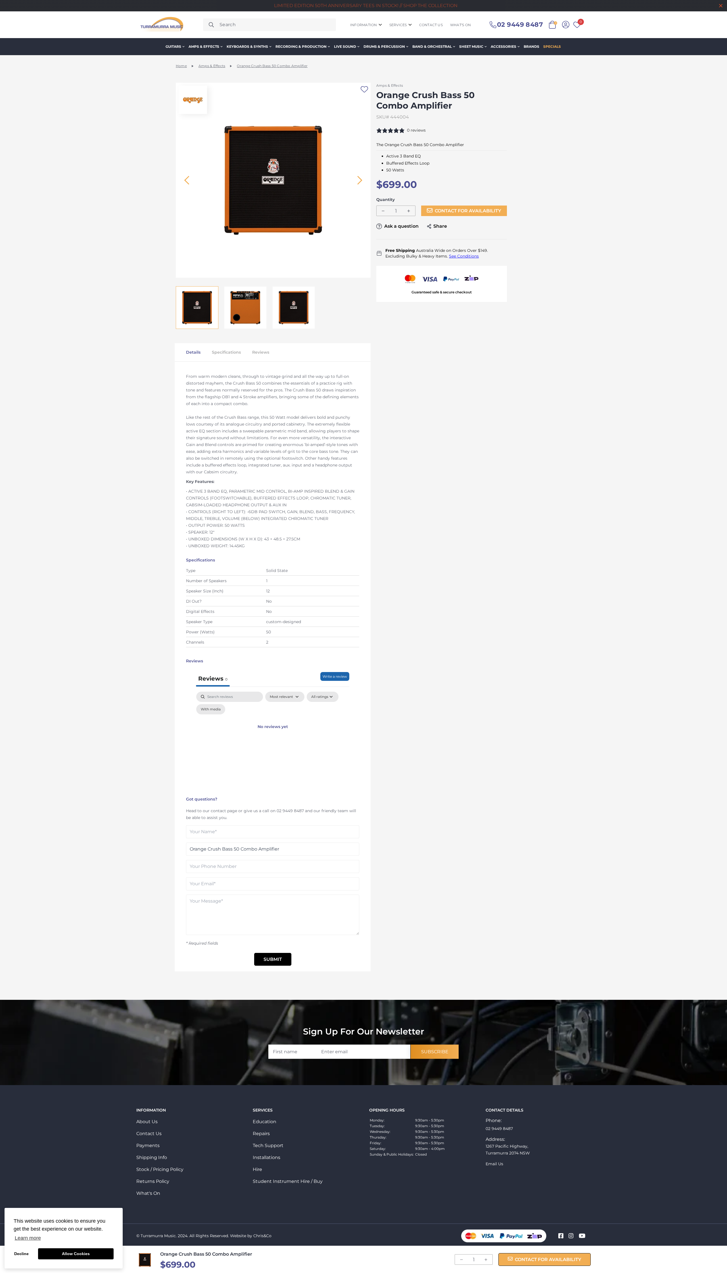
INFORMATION (363, 25)
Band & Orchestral (432, 46)
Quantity (385, 199)
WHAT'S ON (460, 25)
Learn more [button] (28, 1238)
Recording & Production (301, 46)
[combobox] (269, 24)
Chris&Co (262, 1235)
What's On (148, 1193)
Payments (148, 1145)
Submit (273, 959)
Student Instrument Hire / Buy (288, 1181)
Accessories (503, 46)
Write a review (335, 676)
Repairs (261, 1133)
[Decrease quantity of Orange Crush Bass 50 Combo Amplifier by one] (383, 211)
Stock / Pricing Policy (159, 1169)
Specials (552, 46)
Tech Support (268, 1145)
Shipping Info (151, 1157)
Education (264, 1121)
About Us (147, 1121)
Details (193, 352)
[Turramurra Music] (161, 25)
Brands (531, 46)
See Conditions (464, 256)
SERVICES (398, 25)
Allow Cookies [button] (76, 1253)
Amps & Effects (204, 46)
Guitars (173, 46)
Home (181, 66)
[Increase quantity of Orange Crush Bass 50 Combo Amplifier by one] (408, 211)
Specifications (226, 352)
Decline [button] (21, 1253)
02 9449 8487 (290, 810)
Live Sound (345, 46)
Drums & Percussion (384, 46)
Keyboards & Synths (247, 46)
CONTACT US (431, 25)
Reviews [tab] (212, 678)
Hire (257, 1169)
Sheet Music (471, 46)
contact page (224, 810)
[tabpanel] (272, 742)
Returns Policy (152, 1181)
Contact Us (149, 1133)
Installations (266, 1157)
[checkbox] (210, 709)
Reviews (260, 352)
